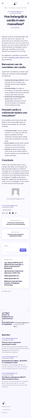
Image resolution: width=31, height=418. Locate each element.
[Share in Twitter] (6, 213)
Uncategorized (15, 27)
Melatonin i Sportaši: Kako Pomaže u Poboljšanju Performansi (13, 283)
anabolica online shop (16, 57)
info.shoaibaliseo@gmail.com (21, 322)
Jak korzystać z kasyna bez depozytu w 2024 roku (13, 272)
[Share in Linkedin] (12, 213)
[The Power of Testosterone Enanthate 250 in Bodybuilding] (15, 223)
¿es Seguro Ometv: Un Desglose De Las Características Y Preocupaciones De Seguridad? (7, 318)
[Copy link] (15, 213)
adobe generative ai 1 (11, 276)
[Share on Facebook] (9, 213)
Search (6, 245)
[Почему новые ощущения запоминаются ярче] (15, 234)
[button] (3, 3)
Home (5, 7)
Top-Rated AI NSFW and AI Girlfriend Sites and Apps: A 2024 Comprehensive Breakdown (13, 265)
